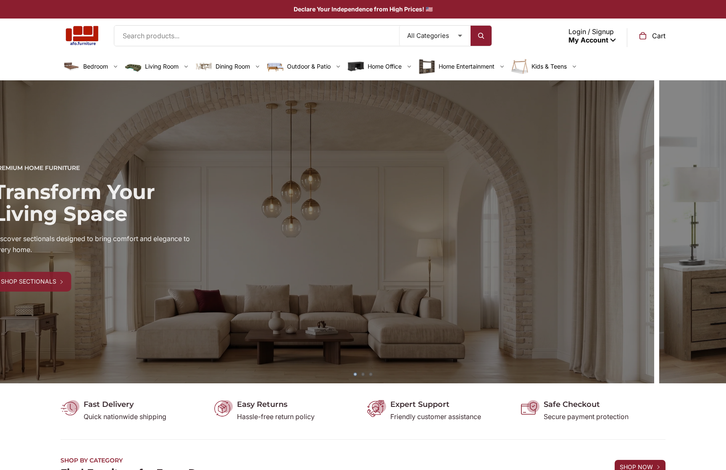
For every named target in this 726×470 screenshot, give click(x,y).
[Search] (481, 36)
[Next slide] (713, 232)
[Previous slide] (12, 232)
